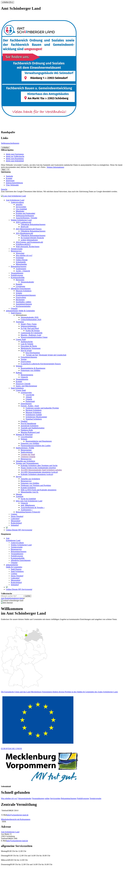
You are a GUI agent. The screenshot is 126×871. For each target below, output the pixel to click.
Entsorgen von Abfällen (30, 443)
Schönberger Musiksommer (36, 417)
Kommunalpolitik (17, 277)
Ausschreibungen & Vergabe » (33, 507)
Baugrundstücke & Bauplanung (33, 368)
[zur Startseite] (13, 196)
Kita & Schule (26, 350)
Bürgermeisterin (27, 375)
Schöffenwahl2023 (23, 244)
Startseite (9, 176)
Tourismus (20, 322)
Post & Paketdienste (28, 423)
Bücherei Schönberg (33, 410)
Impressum (10, 181)
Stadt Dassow (16, 313)
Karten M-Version (33, 331)
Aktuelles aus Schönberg (25, 461)
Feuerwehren (21, 297)
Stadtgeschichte (27, 342)
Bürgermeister (26, 450)
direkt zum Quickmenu (15, 154)
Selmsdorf (15, 525)
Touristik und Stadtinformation (32, 428)
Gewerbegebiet (26, 437)
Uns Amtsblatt (21, 209)
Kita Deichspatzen (33, 353)
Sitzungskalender (27, 282)
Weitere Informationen (55, 167)
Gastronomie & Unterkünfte (31, 333)
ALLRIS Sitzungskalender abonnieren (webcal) (39, 472)
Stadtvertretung (26, 452)
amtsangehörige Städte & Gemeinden (20, 311)
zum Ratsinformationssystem (12, 598)
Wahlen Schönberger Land (21, 220)
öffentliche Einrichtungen (21, 289)
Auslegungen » (26, 510)
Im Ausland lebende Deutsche (32, 238)
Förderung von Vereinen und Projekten (36, 485)
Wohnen (19, 366)
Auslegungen (21, 269)
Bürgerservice (16, 251)
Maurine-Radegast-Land (30, 432)
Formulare (20, 258)
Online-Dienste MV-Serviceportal (19, 530)
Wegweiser (20, 253)
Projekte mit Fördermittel (25, 213)
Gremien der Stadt (28, 454)
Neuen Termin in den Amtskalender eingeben (38, 468)
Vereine (24, 359)
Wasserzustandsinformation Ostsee (34, 337)
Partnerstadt (30, 401)
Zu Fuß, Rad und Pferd (30, 328)
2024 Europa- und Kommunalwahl (29, 242)
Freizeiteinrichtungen (29, 357)
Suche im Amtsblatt (28, 499)
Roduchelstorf (16, 523)
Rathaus (19, 373)
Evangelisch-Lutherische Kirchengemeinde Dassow (41, 364)
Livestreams (20, 286)
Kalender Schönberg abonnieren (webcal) (37, 474)
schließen (5, 148)
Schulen (19, 293)
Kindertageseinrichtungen (26, 295)
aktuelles (19, 204)
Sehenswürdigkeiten (28, 326)
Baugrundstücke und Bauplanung (39, 441)
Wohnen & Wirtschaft (24, 434)
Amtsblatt (19, 496)
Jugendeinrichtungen (24, 304)
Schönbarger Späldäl (34, 415)
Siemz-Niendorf (17, 516)
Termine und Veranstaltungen (27, 463)
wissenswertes (26, 392)
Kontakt (9, 178)
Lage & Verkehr (27, 344)
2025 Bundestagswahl (24, 233)
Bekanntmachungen (18, 266)
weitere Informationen (29, 240)
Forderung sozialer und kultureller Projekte (42, 408)
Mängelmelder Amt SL (30, 492)
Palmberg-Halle (27, 430)
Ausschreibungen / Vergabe (26, 218)
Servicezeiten (21, 207)
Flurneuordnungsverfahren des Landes (36, 446)
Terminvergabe (17, 249)
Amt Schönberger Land (15, 200)
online (47, 798)
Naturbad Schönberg (34, 419)
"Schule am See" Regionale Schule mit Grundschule (46, 355)
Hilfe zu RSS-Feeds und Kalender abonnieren (38, 490)
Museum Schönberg (23, 291)
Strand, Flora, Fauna (29, 324)
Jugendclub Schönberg (29, 426)
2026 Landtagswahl (23, 222)
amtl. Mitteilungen (28, 505)
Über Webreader (12, 185)
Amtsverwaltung (17, 202)
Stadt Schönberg (17, 388)
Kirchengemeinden (23, 306)
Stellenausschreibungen (10, 143)
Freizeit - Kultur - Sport (30, 406)
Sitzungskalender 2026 (29, 317)
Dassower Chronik (23, 384)
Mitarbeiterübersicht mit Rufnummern (15, 819)
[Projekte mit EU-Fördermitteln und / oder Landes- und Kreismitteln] (7, 528)
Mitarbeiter (20, 211)
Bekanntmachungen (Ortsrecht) (28, 512)
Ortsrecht (24, 377)
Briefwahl (24, 227)
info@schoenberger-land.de (17, 815)
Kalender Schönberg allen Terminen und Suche (39, 465)
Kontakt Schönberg (28, 488)
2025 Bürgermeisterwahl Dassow (29, 229)
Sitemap (19, 494)
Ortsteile (29, 399)
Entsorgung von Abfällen (30, 370)
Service (19, 476)
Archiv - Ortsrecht (23, 271)
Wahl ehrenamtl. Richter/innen (27, 246)
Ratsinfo (19, 284)
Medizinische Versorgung (30, 348)
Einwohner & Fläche (29, 346)
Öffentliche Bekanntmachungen (33, 224)
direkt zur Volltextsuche (15, 156)
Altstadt (29, 397)
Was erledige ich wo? (24, 255)
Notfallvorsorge (17, 275)
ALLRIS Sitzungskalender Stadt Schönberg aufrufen (41, 470)
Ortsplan (14, 308)
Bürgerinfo (20, 280)
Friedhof (24, 421)
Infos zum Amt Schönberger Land (29, 501)
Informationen (21, 315)
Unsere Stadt (21, 339)
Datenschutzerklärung (14, 183)
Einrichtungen (26, 404)
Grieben (14, 514)
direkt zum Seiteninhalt (15, 161)
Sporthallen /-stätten (23, 302)
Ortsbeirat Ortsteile (28, 457)
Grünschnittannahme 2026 (31, 319)
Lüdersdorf (15, 519)
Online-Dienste (22, 260)
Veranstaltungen (17, 273)
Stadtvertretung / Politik (25, 448)
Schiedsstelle (21, 262)
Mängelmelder (21, 264)
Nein (3, 170)
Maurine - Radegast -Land (31, 335)
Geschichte (30, 395)
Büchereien (20, 300)
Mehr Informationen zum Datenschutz (16, 194)
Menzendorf (15, 521)
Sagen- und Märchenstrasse (26, 386)
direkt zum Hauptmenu (15, 159)
